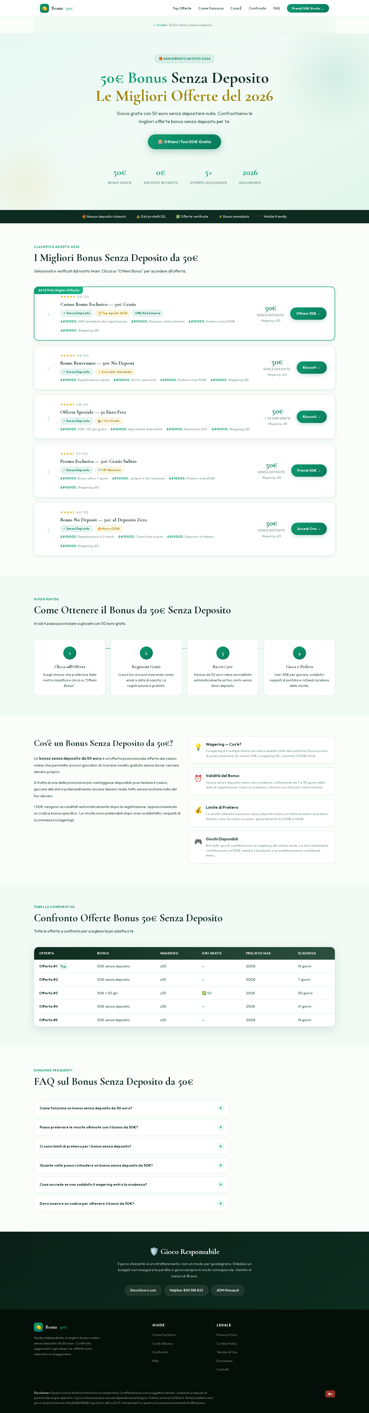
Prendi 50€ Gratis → (308, 8)
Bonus (57, 8)
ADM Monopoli (228, 1290)
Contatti (223, 1369)
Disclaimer (225, 1361)
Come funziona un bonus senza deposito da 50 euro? (131, 1108)
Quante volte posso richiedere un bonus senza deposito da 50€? (131, 1165)
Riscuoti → (312, 367)
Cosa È (236, 8)
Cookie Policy (227, 1343)
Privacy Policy (227, 1335)
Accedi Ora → (309, 528)
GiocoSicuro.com (143, 1290)
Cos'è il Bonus (162, 1343)
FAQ (276, 8)
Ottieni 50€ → (308, 313)
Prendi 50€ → (309, 470)
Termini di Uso (227, 1352)
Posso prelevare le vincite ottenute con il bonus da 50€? (131, 1127)
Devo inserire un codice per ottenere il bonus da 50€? (131, 1203)
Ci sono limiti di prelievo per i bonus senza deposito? (131, 1146)
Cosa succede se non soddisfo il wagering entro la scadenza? (131, 1184)
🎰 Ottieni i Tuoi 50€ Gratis (184, 141)
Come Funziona (210, 8)
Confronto (257, 8)
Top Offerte (181, 8)
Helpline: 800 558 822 (186, 1290)
